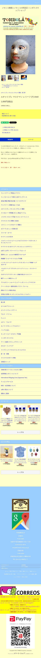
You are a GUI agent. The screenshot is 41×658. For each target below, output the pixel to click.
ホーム (3, 84)
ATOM (26, 576)
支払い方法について (14, 571)
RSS (23, 576)
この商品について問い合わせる (10, 130)
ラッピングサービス (7, 381)
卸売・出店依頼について (8, 385)
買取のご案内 (5, 393)
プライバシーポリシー (22, 574)
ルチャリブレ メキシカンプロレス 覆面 (14, 84)
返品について (5, 113)
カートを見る (24, 566)
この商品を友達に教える (8, 127)
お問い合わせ (4, 568)
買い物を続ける (6, 132)
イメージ (30, 139)
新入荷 (7, 87)
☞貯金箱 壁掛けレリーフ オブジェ (10, 85)
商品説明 (10, 139)
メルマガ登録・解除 (32, 574)
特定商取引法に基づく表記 (9, 115)
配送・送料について (24, 571)
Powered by (11, 653)
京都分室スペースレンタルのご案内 (11, 369)
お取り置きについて (7, 389)
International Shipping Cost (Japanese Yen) (14, 377)
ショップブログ (17, 576)
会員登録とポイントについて (9, 373)
